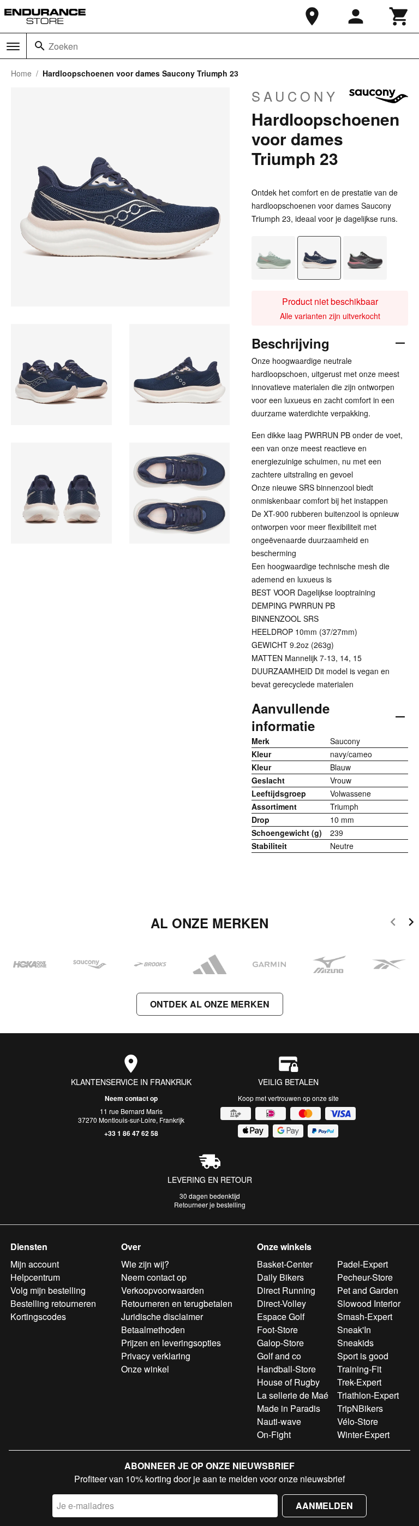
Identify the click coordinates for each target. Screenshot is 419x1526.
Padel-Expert (362, 1264)
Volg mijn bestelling (48, 1290)
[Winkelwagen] (399, 16)
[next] (411, 923)
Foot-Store (277, 1329)
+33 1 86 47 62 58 (131, 1133)
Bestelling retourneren (53, 1303)
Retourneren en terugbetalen (176, 1303)
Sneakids (355, 1342)
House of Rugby (288, 1382)
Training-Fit (359, 1369)
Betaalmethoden (153, 1329)
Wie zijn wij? (145, 1264)
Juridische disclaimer (162, 1316)
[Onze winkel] (312, 16)
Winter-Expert (363, 1434)
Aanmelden (324, 1505)
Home (21, 73)
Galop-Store (280, 1342)
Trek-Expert (359, 1382)
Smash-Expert (364, 1316)
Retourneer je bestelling (210, 1204)
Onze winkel (145, 1369)
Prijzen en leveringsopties (171, 1342)
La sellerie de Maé (292, 1395)
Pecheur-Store (365, 1277)
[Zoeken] (39, 45)
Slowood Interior (368, 1303)
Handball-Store (286, 1369)
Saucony (295, 96)
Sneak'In (354, 1329)
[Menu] (13, 46)
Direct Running (286, 1290)
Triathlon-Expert (368, 1395)
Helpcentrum (35, 1277)
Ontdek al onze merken (210, 1004)
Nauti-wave (279, 1421)
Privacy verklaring (155, 1356)
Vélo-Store (357, 1421)
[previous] (393, 923)
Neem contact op (131, 1098)
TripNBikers (360, 1408)
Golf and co (279, 1356)
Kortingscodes (38, 1316)
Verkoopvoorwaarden (162, 1290)
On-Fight (274, 1434)
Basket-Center (285, 1264)
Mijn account (34, 1264)
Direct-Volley (281, 1303)
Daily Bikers (280, 1277)
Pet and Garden (367, 1290)
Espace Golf (280, 1316)
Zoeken (63, 46)
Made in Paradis (288, 1408)
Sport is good (362, 1356)
